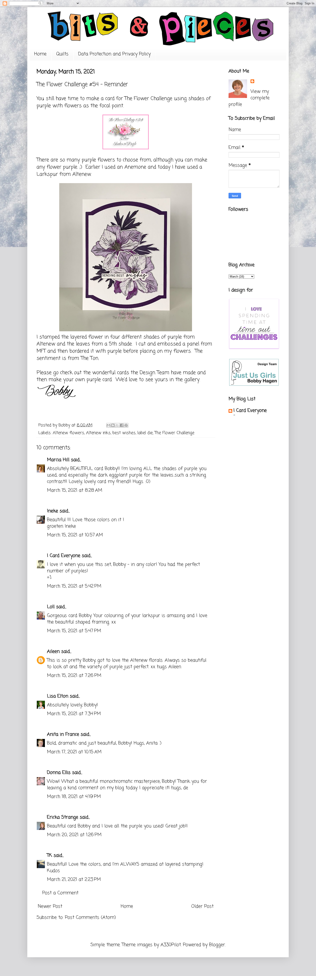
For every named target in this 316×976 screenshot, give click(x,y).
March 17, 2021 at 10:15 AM (74, 752)
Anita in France (63, 734)
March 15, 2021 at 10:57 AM (75, 535)
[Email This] (108, 425)
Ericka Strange (62, 817)
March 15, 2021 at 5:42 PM (74, 586)
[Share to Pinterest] (126, 425)
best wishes (124, 433)
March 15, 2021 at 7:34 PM (74, 713)
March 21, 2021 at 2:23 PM (74, 879)
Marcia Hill (58, 459)
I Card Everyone (63, 555)
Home (40, 54)
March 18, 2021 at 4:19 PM (74, 796)
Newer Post (50, 906)
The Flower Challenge (148, 99)
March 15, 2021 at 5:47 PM (74, 631)
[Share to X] (117, 425)
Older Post (202, 906)
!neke (52, 511)
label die (145, 433)
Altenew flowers (68, 433)
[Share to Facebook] (121, 425)
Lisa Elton (57, 696)
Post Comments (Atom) (90, 917)
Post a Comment (60, 893)
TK (49, 855)
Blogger (217, 944)
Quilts (62, 54)
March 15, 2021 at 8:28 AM (74, 490)
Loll (51, 606)
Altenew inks (98, 433)
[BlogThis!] (113, 425)
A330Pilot (171, 944)
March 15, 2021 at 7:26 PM (74, 675)
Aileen (53, 651)
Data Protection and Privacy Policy (114, 54)
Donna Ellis (59, 772)
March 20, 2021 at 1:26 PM (74, 834)
